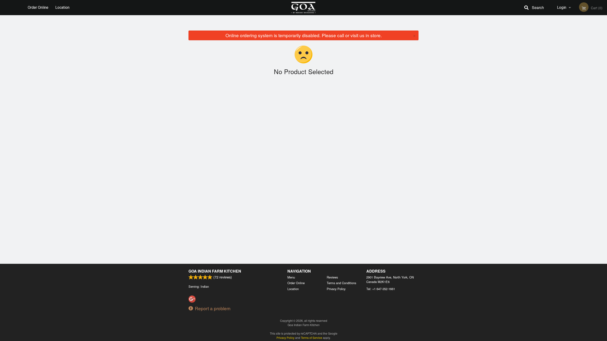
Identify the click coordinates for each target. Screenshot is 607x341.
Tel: (380, 289)
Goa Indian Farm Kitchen (215, 271)
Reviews (332, 277)
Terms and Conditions (341, 283)
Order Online (38, 7)
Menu (291, 277)
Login (561, 7)
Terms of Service (311, 338)
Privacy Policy (336, 289)
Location (62, 7)
